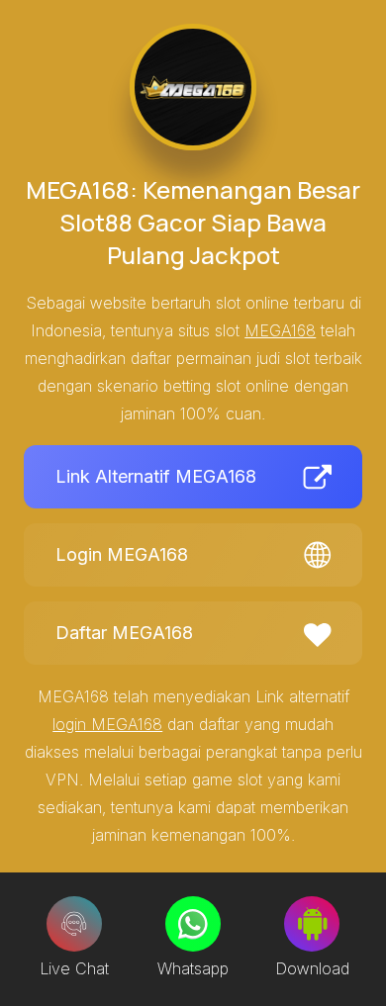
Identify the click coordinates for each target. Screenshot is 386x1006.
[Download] (311, 924)
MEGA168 (280, 330)
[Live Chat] (74, 924)
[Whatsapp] (193, 924)
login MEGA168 (107, 724)
